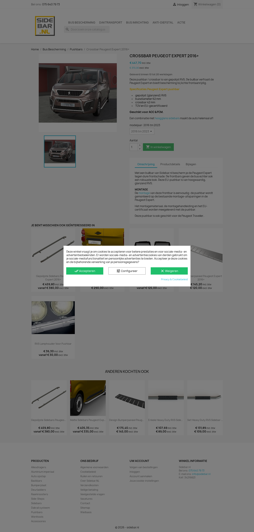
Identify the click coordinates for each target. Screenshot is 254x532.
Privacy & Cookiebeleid (174, 279)
